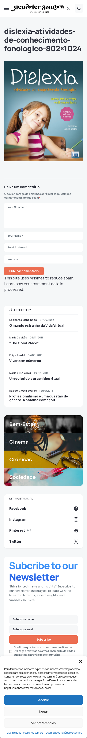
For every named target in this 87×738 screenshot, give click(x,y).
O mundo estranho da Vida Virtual (36, 325)
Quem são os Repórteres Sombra (25, 732)
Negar (43, 711)
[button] (81, 661)
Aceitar (43, 700)
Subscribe (43, 639)
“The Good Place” (24, 343)
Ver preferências (43, 723)
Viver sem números (25, 360)
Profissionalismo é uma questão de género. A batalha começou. (38, 398)
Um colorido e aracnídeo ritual (34, 378)
